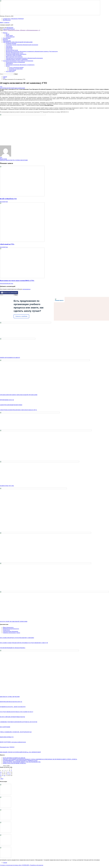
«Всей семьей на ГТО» (7, 244)
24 (0, 775)
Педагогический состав (12, 50)
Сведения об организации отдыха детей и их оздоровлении (18, 60)
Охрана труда (6, 630)
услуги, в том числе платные (16, 67)
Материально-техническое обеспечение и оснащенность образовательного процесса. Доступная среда (32, 51)
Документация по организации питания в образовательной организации (24, 58)
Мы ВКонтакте (7, 20)
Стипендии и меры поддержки (14, 55)
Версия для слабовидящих (10, 292)
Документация (6, 38)
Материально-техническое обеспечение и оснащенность (20, 64)
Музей (7, 34)
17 (0, 773)
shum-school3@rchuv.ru (9, 28)
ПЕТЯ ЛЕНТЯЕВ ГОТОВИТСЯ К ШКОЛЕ (14, 757)
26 (4, 775)
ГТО (1, 86)
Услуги (7, 66)
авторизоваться (26, 289)
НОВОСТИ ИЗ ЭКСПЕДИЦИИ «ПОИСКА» (14, 763)
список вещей (12, 70)
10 (0, 772)
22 (9, 773)
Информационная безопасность (11, 628)
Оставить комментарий (19, 88)
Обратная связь (7, 40)
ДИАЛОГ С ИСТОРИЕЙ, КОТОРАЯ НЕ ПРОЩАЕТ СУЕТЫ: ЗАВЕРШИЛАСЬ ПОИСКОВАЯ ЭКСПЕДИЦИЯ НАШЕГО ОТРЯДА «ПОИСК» (40, 759)
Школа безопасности (8, 627)
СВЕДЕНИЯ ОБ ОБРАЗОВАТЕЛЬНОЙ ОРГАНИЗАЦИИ (17, 42)
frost (12, 88)
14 (8, 772)
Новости (5, 32)
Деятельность (9, 63)
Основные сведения (11, 43)
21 (8, 773)
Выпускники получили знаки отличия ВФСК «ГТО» (17, 280)
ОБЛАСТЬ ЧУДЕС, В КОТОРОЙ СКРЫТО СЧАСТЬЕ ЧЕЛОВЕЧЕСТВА (22, 761)
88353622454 (10, 27)
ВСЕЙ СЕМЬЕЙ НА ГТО (8, 199)
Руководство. (9, 48)
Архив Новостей (10, 36)
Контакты (5, 39)
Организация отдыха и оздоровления (15, 62)
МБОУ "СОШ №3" (5, 22)
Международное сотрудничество (14, 56)
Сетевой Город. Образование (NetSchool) (13, 18)
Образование (9, 47)
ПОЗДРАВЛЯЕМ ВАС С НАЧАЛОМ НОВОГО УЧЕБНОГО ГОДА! (20, 760)
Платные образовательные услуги (14, 52)
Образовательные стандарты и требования (16, 59)
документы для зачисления (15, 68)
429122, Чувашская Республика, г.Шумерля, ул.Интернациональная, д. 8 (21, 30)
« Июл (1, 778)
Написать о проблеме (21, 316)
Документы (9, 46)
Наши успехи (9, 35)
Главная (5, 862)
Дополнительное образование (10, 631)
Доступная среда (10, 71)
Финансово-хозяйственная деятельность (16, 54)
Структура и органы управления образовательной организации (22, 44)
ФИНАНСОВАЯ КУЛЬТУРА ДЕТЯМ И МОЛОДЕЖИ (14, 160)
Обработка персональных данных (11, 632)
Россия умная (3, 158)
